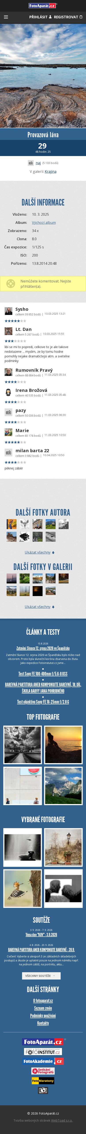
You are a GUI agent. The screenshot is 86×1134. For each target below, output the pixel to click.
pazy (20, 410)
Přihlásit (39, 17)
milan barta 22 (32, 450)
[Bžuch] (51, 537)
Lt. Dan (23, 329)
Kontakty (43, 1023)
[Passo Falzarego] (12, 591)
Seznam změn (43, 1008)
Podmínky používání (43, 1016)
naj (38, 162)
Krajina (50, 171)
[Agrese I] (25, 537)
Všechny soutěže (39, 976)
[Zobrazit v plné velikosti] (43, 76)
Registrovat (66, 17)
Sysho (21, 309)
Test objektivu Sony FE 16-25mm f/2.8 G (43, 702)
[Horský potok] (38, 537)
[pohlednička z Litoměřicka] (51, 591)
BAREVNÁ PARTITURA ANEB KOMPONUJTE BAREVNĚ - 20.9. (41, 949)
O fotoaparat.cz (43, 1001)
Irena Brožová (31, 390)
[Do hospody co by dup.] (12, 537)
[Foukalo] (64, 524)
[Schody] (38, 524)
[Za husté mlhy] (25, 591)
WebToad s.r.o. (62, 1120)
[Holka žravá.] (12, 524)
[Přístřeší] (51, 524)
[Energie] (12, 578)
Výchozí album (44, 222)
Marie (22, 430)
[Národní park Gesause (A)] (51, 578)
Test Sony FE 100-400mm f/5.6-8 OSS (43, 674)
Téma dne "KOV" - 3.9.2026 (41, 934)
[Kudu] (25, 524)
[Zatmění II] (38, 591)
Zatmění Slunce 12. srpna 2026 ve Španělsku (43, 648)
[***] (38, 578)
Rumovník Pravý (33, 370)
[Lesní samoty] (25, 578)
